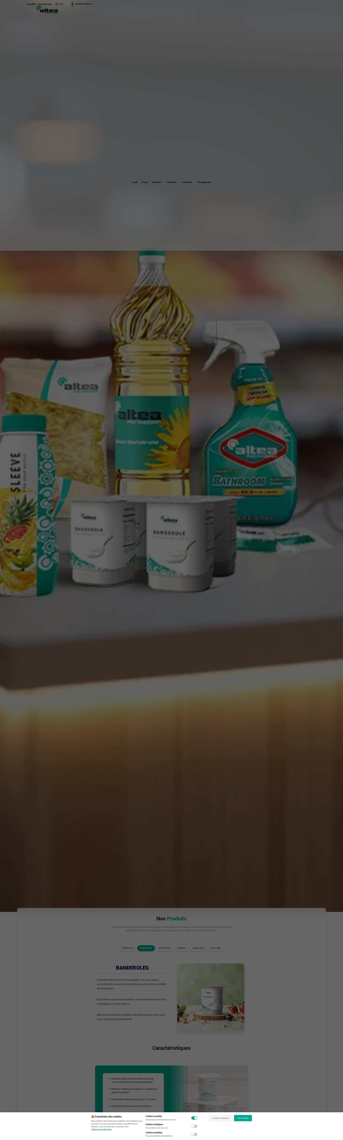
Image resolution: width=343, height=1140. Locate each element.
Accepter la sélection (220, 1118)
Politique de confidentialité (101, 1129)
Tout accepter (243, 1118)
